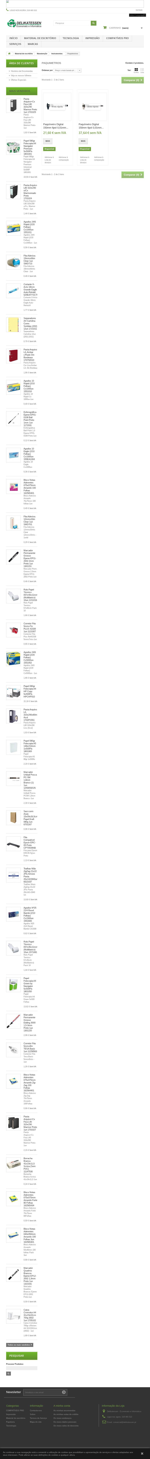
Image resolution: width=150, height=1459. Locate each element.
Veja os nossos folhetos (21, 75)
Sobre (32, 1414)
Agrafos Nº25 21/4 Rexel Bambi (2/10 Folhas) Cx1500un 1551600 (30, 914)
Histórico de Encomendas (22, 71)
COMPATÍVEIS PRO (117, 38)
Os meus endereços (62, 1418)
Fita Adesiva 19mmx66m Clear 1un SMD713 (29, 259)
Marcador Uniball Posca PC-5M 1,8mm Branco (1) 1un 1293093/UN (30, 780)
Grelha (136, 72)
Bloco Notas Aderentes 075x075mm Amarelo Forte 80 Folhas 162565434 (30, 1199)
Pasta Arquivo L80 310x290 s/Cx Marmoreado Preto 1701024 (30, 192)
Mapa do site (35, 1422)
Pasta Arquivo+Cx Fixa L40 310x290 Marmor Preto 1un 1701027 (30, 1123)
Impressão (92, 38)
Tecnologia (71, 38)
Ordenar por (47, 70)
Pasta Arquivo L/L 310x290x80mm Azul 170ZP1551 (31, 714)
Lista (142, 72)
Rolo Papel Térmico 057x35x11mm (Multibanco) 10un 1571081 (31, 946)
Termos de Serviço (38, 1418)
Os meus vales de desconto (66, 1426)
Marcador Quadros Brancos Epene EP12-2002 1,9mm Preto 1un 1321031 (30, 1276)
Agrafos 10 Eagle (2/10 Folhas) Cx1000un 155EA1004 (29, 453)
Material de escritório (40, 38)
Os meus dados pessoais (64, 1422)
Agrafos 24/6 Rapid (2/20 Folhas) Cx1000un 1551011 (30, 226)
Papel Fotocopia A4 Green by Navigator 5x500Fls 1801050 (30, 985)
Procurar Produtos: (15, 1364)
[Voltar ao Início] (9, 54)
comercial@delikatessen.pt (124, 1422)
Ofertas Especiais (18, 80)
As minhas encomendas (64, 1410)
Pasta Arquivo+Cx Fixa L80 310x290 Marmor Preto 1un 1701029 (30, 105)
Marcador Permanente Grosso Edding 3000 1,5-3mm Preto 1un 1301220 (29, 1023)
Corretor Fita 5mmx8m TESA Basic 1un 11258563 (30, 1047)
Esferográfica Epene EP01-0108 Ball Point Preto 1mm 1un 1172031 (30, 418)
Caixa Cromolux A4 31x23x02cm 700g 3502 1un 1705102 (30, 1315)
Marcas (33, 44)
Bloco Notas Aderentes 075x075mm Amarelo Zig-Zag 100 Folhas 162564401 (30, 1082)
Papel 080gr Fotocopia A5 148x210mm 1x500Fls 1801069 (30, 746)
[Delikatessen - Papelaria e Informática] (27, 23)
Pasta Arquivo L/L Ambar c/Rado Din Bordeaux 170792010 (30, 354)
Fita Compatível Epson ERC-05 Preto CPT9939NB (30, 842)
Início (13, 38)
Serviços (15, 44)
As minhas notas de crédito (65, 1414)
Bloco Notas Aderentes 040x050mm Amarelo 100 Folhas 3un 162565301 (30, 1235)
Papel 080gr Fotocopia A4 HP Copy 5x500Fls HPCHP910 (30, 691)
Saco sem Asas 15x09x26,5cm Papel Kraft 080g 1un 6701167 (31, 818)
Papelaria (10, 1422)
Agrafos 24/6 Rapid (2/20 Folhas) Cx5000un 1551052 (30, 657)
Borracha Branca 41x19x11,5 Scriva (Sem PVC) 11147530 (30, 1165)
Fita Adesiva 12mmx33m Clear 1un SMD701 (29, 520)
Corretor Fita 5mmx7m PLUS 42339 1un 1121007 (30, 627)
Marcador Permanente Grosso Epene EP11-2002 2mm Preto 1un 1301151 (30, 558)
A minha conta (61, 1405)
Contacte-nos (126, 10)
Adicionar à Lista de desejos (49, 160)
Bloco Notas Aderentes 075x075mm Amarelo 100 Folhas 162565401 (30, 486)
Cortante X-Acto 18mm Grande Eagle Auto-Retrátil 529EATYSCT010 (32, 289)
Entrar (139, 10)
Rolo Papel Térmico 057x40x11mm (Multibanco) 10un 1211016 (31, 594)
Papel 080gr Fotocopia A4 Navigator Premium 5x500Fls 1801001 (30, 147)
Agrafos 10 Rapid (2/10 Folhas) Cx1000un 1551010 (29, 386)
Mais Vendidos (19, 91)
